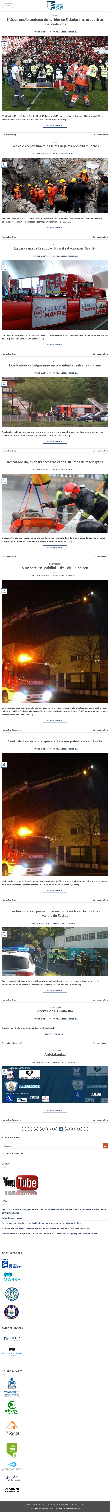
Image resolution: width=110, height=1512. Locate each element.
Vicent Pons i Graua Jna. (55, 1011)
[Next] (86, 1129)
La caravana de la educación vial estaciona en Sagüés (55, 248)
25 (55, 1129)
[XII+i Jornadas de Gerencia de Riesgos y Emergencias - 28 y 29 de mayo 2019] (55, 5)
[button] (8, 5)
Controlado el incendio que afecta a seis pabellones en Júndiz (55, 741)
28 (73, 1129)
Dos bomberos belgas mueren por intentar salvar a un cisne (55, 365)
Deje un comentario (100, 135)
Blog (55, 16)
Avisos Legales (33, 1504)
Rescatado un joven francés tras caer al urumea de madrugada (55, 462)
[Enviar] (105, 1145)
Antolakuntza (55, 1054)
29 (80, 1129)
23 (42, 1129)
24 (48, 1129)
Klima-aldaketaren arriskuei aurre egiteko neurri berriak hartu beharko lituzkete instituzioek (46, 1228)
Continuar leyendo (55, 126)
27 (67, 1129)
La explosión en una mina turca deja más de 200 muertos (55, 146)
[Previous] (24, 1129)
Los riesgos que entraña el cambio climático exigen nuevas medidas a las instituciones (42, 1223)
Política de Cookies (74, 1504)
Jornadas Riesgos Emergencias (65, 32)
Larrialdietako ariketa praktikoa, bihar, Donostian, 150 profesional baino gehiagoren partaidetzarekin (50, 1233)
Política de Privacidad (52, 1504)
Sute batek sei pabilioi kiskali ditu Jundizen (55, 568)
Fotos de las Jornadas (12, 1217)
